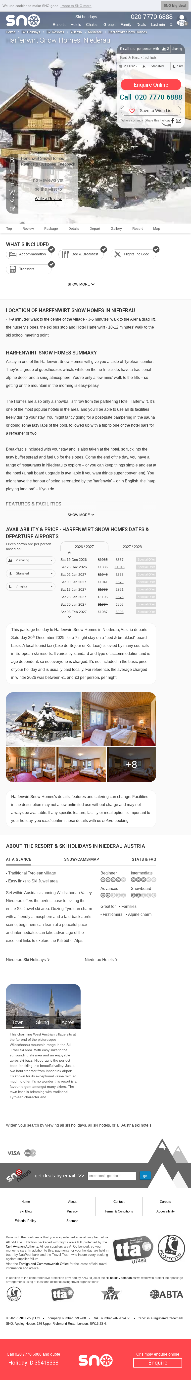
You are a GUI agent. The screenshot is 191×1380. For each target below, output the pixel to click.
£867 (120, 560)
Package (51, 228)
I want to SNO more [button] (76, 6)
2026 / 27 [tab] (84, 547)
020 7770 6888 (28, 1354)
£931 (120, 589)
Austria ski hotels (136, 1125)
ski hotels (101, 1125)
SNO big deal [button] (175, 5)
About (72, 1202)
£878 (120, 597)
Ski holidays (86, 17)
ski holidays (75, 1125)
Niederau (95, 32)
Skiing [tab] (42, 1022)
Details (73, 228)
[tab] (18, 859)
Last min (158, 24)
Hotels (76, 24)
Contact (119, 1202)
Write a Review (48, 199)
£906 (120, 612)
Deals (141, 24)
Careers (165, 1202)
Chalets (92, 24)
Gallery (116, 228)
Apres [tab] (67, 1022)
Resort (137, 228)
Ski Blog (25, 1211)
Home (10, 32)
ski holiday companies (121, 1278)
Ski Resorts (55, 32)
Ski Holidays (31, 32)
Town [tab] (18, 1022)
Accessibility (165, 1211)
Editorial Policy (25, 1221)
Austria (76, 32)
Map (156, 228)
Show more (79, 515)
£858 (120, 574)
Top (9, 228)
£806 (120, 604)
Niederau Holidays (26, 960)
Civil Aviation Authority (22, 1246)
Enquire (157, 1363)
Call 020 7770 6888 (151, 97)
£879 (120, 582)
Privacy (72, 1211)
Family (126, 24)
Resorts (59, 24)
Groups (109, 24)
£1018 (120, 567)
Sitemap (72, 1221)
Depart (95, 228)
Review (28, 228)
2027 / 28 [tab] (132, 547)
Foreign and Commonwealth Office (44, 1264)
